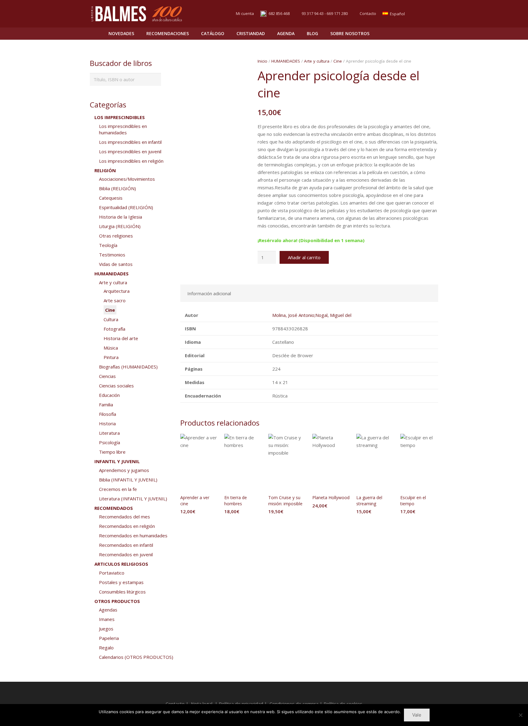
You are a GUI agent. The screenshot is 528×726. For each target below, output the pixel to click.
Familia (106, 404)
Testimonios (112, 255)
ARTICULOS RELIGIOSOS (121, 564)
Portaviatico (111, 573)
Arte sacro (115, 300)
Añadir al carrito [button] (199, 523)
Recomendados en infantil (126, 545)
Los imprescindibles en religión (131, 161)
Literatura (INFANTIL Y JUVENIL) (133, 498)
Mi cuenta (245, 13)
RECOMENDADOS (113, 508)
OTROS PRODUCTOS (117, 601)
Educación (109, 395)
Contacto (368, 13)
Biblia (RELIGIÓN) (117, 188)
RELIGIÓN (105, 170)
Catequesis (111, 198)
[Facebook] (421, 13)
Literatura (109, 433)
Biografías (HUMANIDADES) (128, 367)
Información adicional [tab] (209, 293)
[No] (520, 715)
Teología (108, 245)
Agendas (108, 610)
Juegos (106, 629)
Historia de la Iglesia (120, 217)
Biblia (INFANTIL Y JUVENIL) (128, 480)
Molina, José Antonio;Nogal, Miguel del (311, 315)
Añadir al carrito (304, 257)
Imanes (107, 619)
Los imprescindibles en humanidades (123, 129)
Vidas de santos (116, 264)
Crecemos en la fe (118, 489)
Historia (107, 423)
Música (111, 348)
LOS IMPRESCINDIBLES (119, 117)
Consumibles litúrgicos (122, 592)
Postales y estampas (121, 582)
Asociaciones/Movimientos (127, 179)
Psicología (109, 442)
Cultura (111, 319)
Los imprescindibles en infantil (130, 142)
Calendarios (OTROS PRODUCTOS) (136, 657)
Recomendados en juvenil (126, 554)
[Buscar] (420, 33)
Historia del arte (121, 338)
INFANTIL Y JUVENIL (117, 461)
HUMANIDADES (285, 61)
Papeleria (109, 638)
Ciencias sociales (116, 386)
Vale (416, 715)
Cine (337, 61)
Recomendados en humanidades (133, 535)
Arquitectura (117, 291)
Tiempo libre (112, 452)
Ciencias (107, 376)
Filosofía (107, 414)
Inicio (262, 61)
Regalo (106, 647)
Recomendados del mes (124, 517)
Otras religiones (116, 236)
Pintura (111, 357)
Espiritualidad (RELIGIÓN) (126, 207)
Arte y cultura (316, 61)
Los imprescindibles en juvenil (130, 151)
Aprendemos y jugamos (124, 470)
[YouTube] (432, 13)
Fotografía (114, 329)
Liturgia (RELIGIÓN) (120, 226)
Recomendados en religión (127, 526)
